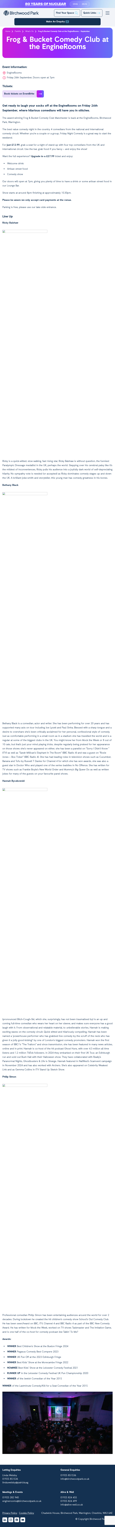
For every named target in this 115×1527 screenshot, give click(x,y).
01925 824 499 (68, 1501)
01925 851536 (10, 1479)
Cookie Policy (26, 1513)
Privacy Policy (9, 1513)
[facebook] (16, 1519)
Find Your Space (65, 13)
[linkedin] (4, 1519)
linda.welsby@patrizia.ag (15, 1482)
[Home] (21, 13)
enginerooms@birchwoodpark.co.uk (21, 1501)
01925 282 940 (10, 1497)
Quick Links (89, 13)
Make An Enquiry (55, 21)
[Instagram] (10, 1519)
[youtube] (22, 1519)
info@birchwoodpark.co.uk (74, 1479)
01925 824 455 (68, 1497)
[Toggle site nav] (107, 13)
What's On (29, 31)
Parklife (18, 31)
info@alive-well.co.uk (71, 1504)
